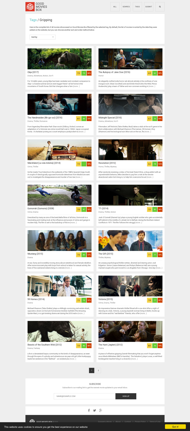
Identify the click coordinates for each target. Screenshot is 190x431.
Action (45, 76)
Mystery (113, 167)
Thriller (36, 121)
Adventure (38, 76)
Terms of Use (155, 422)
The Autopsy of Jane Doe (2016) (114, 72)
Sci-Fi (51, 76)
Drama (30, 76)
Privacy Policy (140, 422)
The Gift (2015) (105, 253)
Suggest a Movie (105, 422)
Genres (126, 7)
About (118, 422)
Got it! (175, 426)
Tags (137, 7)
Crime (30, 167)
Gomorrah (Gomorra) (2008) (41, 208)
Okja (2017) (33, 72)
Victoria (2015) (105, 299)
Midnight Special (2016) (110, 117)
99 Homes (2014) (36, 299)
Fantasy (37, 348)
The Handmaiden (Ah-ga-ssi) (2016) (45, 117)
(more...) (76, 86)
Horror (101, 76)
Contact (128, 422)
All (115, 7)
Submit (148, 7)
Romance (43, 121)
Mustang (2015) (35, 253)
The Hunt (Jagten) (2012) (110, 344)
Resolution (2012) (107, 163)
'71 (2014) (103, 208)
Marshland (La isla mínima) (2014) (44, 163)
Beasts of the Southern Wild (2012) (45, 344)
